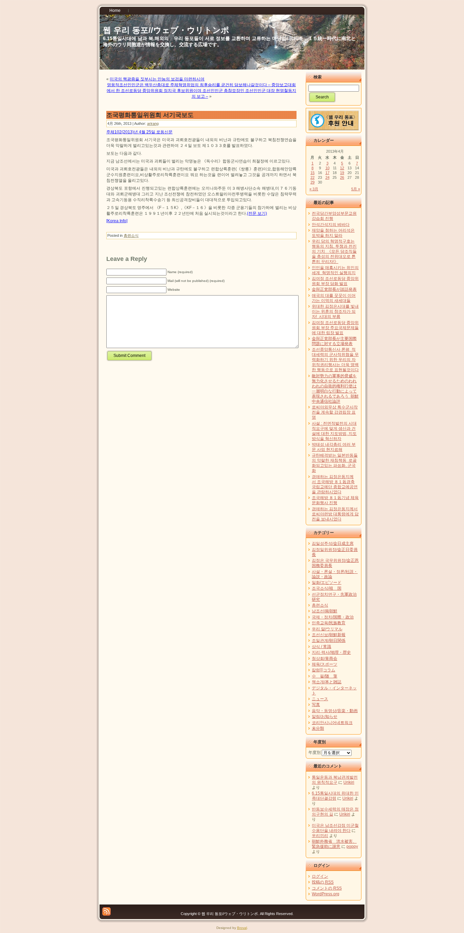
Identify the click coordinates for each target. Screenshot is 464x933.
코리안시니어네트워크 (332, 722)
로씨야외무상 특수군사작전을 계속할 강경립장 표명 (335, 412)
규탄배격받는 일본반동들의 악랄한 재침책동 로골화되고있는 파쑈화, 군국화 (335, 463)
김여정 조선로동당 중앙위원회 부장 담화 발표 (335, 281)
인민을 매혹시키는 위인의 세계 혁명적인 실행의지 (335, 270)
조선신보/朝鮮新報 (328, 634)
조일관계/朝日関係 (328, 640)
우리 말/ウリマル (327, 629)
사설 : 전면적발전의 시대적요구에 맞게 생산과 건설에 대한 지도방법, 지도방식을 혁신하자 (334, 431)
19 (342, 173)
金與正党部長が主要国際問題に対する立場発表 (334, 341)
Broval (242, 928)
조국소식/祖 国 (326, 588)
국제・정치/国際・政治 (333, 617)
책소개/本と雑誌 (326, 682)
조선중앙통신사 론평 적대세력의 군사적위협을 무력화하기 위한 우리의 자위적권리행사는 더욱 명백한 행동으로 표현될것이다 (335, 359)
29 (312, 182)
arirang (153, 123)
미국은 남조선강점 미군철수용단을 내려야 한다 (335, 828)
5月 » (355, 189)
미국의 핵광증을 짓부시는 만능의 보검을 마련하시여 (157, 79)
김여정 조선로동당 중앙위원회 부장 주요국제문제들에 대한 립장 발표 (335, 327)
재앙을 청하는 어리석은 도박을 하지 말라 (333, 233)
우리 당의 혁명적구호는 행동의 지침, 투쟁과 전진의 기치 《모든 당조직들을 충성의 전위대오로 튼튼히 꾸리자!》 (334, 251)
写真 (316, 704)
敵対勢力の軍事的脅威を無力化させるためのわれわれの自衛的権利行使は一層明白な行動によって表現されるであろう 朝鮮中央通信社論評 (335, 389)
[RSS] (106, 911)
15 (312, 173)
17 (327, 173)
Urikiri (348, 782)
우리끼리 (320, 835)
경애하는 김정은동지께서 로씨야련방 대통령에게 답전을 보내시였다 (335, 514)
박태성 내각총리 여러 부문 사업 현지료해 (334, 447)
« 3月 (313, 189)
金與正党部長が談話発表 (334, 289)
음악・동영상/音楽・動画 (335, 710)
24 (327, 177)
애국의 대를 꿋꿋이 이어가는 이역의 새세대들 (334, 298)
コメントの (327, 888)
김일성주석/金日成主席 (333, 543)
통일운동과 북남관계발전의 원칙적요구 (335, 780)
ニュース (320, 699)
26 (342, 177)
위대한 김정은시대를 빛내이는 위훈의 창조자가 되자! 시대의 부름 (335, 311)
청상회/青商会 (324, 658)
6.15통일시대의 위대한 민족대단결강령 (335, 796)
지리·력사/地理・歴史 (331, 652)
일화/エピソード (326, 582)
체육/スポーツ (324, 664)
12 (342, 168)
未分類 (318, 728)
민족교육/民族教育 (328, 623)
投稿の (323, 882)
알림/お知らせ (324, 716)
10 (327, 168)
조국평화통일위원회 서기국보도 (150, 115)
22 (312, 177)
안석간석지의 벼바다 (331, 224)
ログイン (320, 876)
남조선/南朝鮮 (324, 611)
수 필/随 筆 (324, 676)
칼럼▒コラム (323, 670)
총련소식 (131, 235)
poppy (352, 846)
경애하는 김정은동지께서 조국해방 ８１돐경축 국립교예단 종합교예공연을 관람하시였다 (335, 484)
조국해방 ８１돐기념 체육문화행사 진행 (335, 500)
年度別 (314, 752)
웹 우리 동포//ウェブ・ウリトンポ (166, 30)
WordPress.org (325, 894)
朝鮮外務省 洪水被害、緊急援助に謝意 (334, 844)
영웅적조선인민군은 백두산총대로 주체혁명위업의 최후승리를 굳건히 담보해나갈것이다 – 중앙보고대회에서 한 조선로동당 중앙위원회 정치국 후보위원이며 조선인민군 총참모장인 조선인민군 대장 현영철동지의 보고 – (201, 90)
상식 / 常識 (321, 646)
